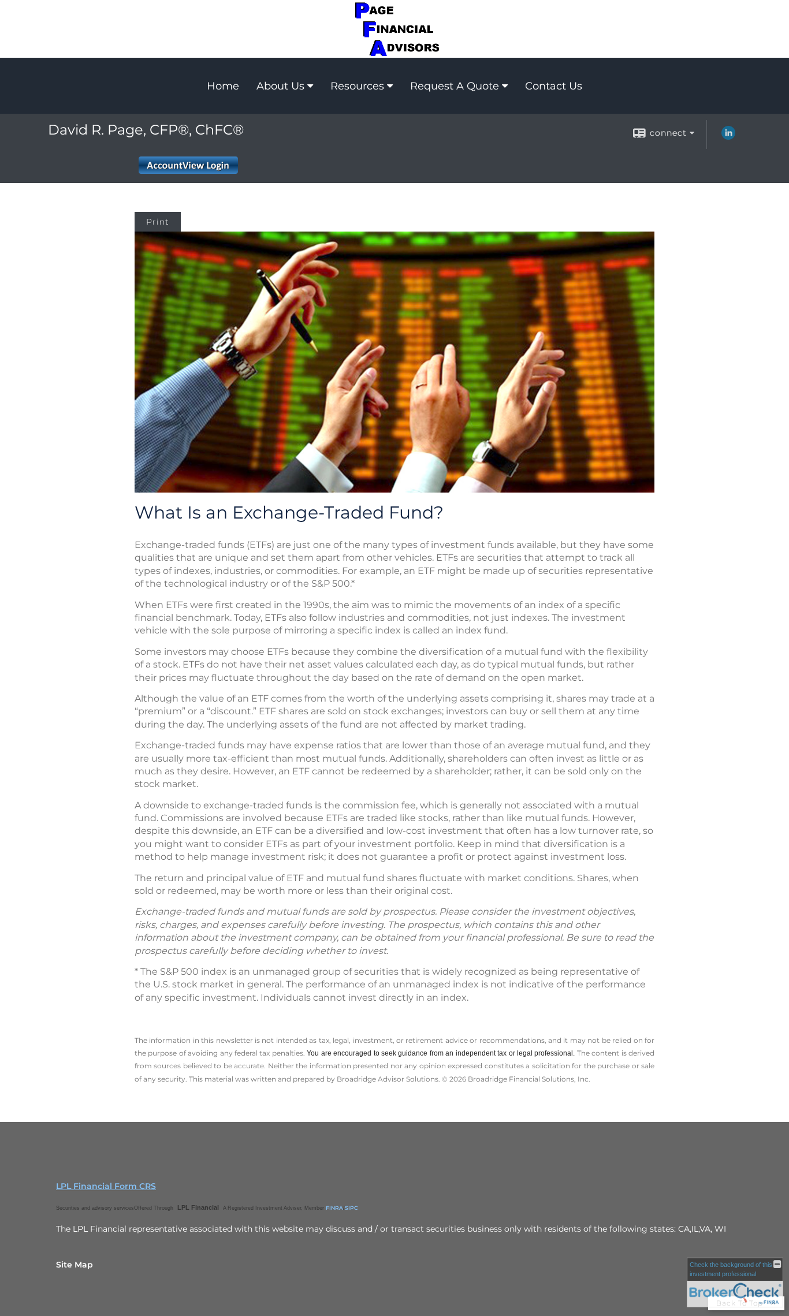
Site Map (74, 1264)
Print (157, 222)
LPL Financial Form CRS (106, 1186)
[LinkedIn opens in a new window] (728, 137)
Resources (357, 86)
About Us (280, 86)
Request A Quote (454, 86)
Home (223, 86)
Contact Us (553, 86)
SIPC (351, 1208)
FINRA (334, 1208)
